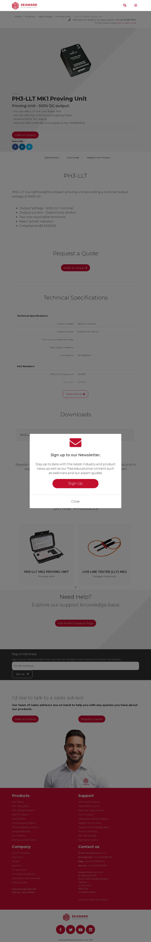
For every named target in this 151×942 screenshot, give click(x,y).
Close (75, 501)
